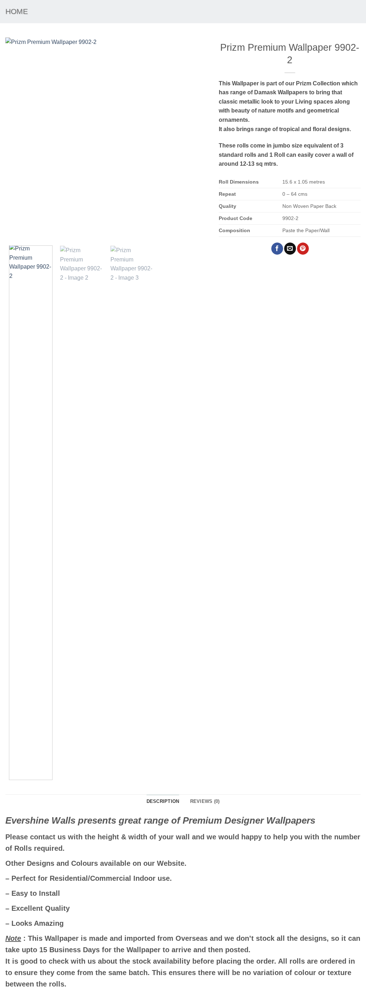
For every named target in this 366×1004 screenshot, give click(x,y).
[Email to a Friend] (290, 249)
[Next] (195, 139)
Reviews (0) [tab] (205, 801)
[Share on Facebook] (277, 249)
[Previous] (18, 139)
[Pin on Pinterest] (303, 249)
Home (16, 11)
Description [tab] (163, 801)
